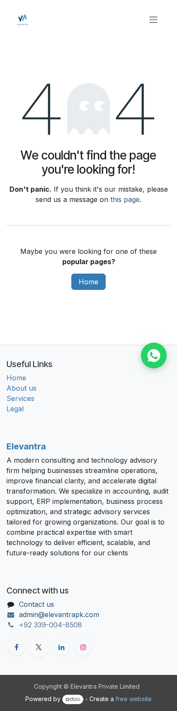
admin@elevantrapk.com (59, 614)
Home (88, 281)
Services (20, 398)
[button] (154, 355)
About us (21, 388)
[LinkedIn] (61, 647)
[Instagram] (83, 647)
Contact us (36, 604)
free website (134, 698)
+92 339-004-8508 (50, 625)
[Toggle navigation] (153, 19)
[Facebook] (16, 647)
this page (125, 199)
